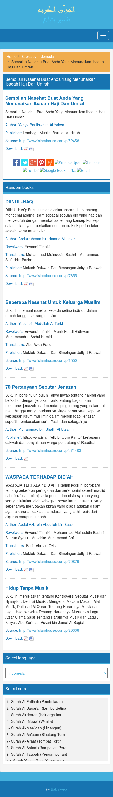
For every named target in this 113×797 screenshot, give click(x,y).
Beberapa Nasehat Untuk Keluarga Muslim (52, 302)
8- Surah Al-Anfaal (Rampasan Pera (36, 747)
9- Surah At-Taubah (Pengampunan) (37, 754)
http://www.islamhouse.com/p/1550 (48, 360)
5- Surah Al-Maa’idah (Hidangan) (34, 727)
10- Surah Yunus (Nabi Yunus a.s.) (35, 760)
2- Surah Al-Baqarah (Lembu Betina (36, 708)
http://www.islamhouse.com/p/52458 (49, 140)
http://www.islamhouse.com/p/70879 (49, 561)
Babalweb (59, 789)
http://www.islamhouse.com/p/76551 (49, 275)
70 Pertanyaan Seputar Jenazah (40, 386)
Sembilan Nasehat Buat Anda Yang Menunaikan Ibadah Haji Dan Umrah (45, 100)
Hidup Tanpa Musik (26, 587)
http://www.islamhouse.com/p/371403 (50, 450)
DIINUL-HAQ (19, 201)
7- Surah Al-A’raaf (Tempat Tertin (34, 741)
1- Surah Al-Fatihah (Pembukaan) (35, 701)
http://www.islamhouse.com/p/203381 (50, 630)
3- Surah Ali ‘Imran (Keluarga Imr (34, 714)
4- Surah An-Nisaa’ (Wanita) (30, 721)
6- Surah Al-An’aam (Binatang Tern (36, 734)
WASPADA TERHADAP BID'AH (39, 476)
